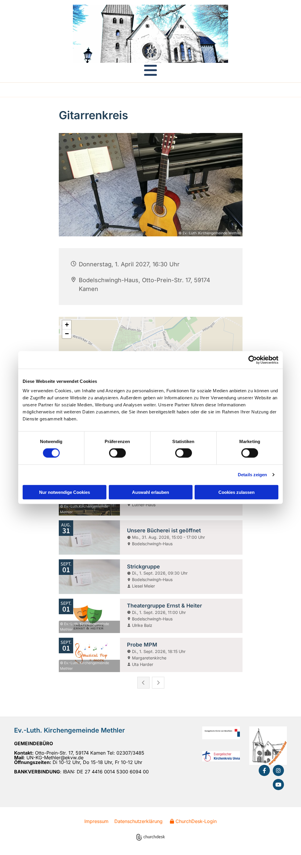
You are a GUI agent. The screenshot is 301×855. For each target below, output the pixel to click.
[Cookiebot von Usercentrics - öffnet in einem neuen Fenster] (252, 360)
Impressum (96, 821)
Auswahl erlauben (150, 491)
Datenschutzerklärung (138, 821)
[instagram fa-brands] (278, 770)
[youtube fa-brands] (278, 784)
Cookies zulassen (236, 491)
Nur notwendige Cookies (64, 491)
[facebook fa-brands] (264, 770)
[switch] (117, 453)
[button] (150, 70)
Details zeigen (252, 474)
